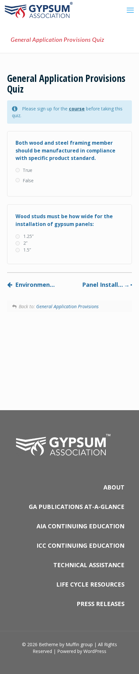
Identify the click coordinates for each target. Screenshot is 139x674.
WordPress (94, 651)
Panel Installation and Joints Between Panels (107, 284)
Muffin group (79, 644)
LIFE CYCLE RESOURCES (90, 584)
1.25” (28, 236)
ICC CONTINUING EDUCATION (80, 545)
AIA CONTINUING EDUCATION (80, 526)
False (28, 180)
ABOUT (113, 487)
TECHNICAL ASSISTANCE (88, 565)
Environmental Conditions (36, 284)
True (27, 170)
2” (25, 243)
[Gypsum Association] (39, 10)
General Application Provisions (67, 306)
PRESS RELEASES (100, 604)
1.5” (27, 250)
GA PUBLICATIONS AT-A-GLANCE (76, 507)
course (77, 109)
